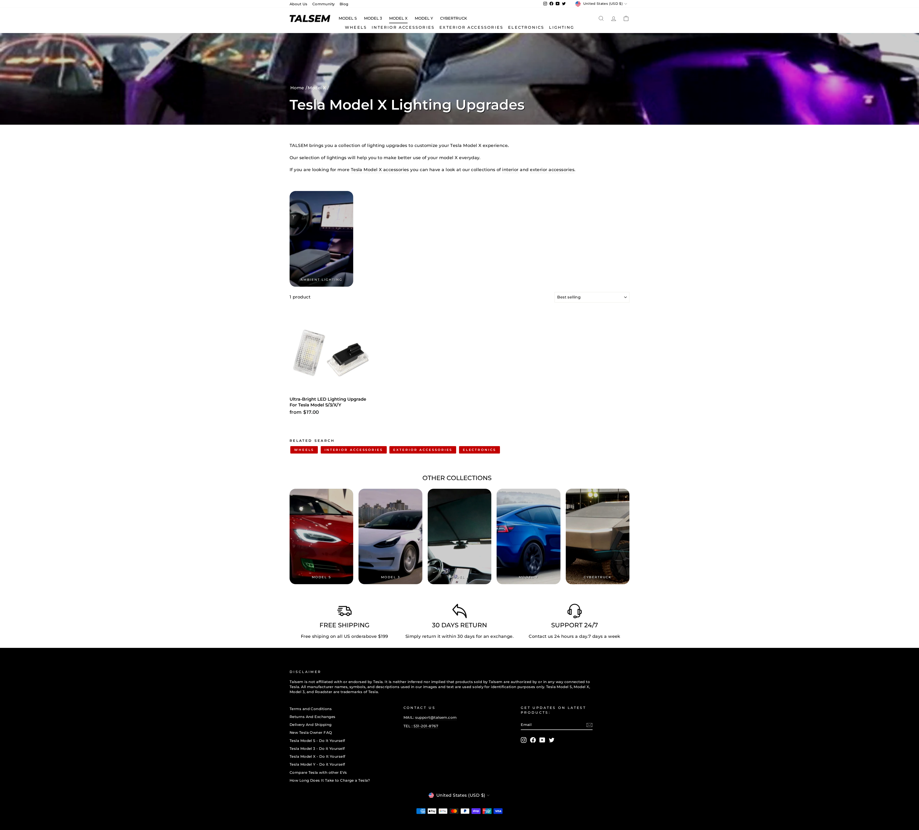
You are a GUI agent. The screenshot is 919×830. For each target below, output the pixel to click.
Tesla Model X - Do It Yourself (317, 756)
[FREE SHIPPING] (344, 612)
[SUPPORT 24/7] (574, 612)
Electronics (526, 27)
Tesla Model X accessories (380, 169)
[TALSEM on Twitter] (552, 740)
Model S (348, 18)
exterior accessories (552, 169)
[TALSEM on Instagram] (524, 740)
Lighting (561, 27)
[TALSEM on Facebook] (533, 740)
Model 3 (373, 18)
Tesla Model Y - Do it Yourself (317, 764)
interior (510, 169)
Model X (398, 18)
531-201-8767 (426, 726)
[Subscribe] (589, 725)
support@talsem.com (436, 717)
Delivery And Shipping (310, 724)
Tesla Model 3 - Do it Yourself (317, 748)
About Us (299, 4)
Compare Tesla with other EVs (318, 772)
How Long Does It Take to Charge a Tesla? (330, 780)
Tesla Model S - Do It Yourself (317, 740)
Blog (344, 4)
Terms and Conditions (311, 709)
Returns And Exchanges (312, 716)
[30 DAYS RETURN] (459, 612)
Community (323, 4)
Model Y (424, 18)
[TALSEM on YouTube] (542, 740)
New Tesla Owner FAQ (311, 732)
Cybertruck (453, 18)
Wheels (356, 27)
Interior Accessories (403, 27)
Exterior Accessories (471, 27)
